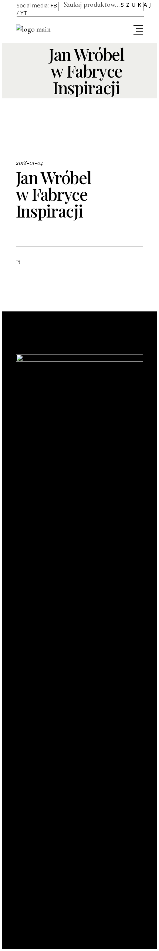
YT (23, 12)
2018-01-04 (29, 162)
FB (53, 5)
